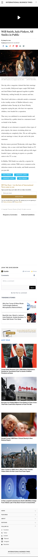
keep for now (7, 40)
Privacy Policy (18, 202)
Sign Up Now (10, 333)
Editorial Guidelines (27, 215)
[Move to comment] (23, 46)
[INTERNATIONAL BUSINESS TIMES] (19, 2)
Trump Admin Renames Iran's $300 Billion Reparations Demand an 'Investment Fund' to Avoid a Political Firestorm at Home (18, 371)
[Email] (20, 46)
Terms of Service (7, 202)
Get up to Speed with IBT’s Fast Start (26, 330)
